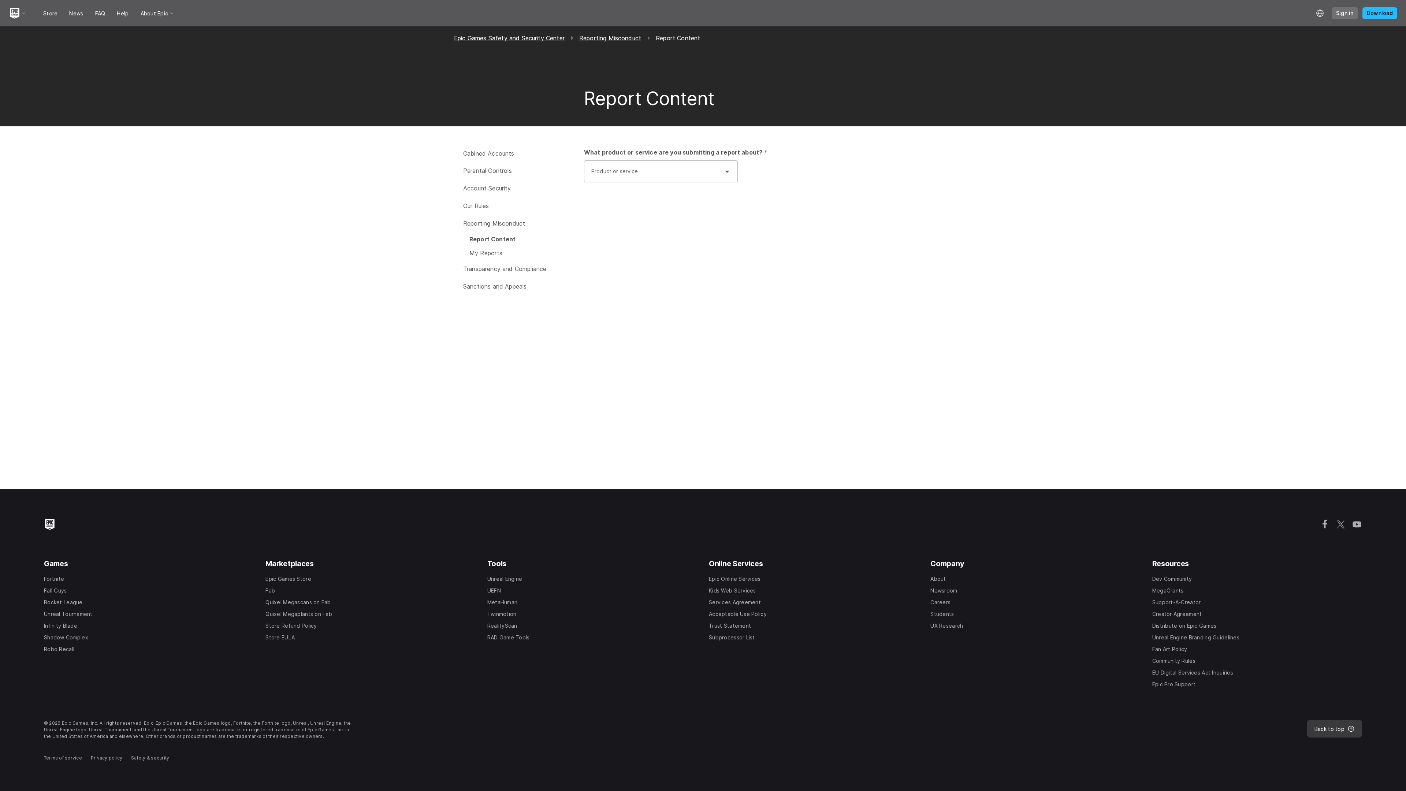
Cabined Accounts (488, 153)
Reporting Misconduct (610, 38)
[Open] (727, 171)
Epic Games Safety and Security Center (509, 38)
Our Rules (476, 205)
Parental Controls (487, 170)
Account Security (487, 188)
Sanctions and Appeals (495, 286)
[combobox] (653, 175)
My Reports (486, 253)
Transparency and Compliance (504, 268)
